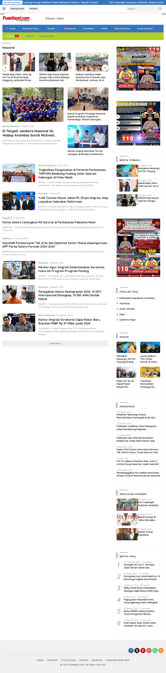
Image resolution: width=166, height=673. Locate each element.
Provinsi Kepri (47, 36)
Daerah (51, 28)
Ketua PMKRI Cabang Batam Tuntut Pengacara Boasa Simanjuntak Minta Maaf (139, 613)
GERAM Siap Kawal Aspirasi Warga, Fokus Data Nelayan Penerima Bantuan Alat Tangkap (54, 77)
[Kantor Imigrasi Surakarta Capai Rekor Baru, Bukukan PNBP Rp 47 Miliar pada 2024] (18, 324)
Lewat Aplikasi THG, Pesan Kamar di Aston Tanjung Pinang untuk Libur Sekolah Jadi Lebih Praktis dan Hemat (149, 359)
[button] (160, 8)
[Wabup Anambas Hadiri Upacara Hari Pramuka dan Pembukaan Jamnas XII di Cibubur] (92, 62)
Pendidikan (88, 28)
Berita (5, 126)
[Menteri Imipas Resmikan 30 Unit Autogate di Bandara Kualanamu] (88, 136)
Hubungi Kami (17, 8)
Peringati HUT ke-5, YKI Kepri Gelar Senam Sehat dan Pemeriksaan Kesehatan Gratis (140, 566)
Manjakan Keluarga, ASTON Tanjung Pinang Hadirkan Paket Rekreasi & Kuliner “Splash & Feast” (149, 170)
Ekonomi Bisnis (122, 28)
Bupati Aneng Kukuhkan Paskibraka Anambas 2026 (146, 533)
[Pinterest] (143, 651)
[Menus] (4, 8)
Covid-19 (10, 36)
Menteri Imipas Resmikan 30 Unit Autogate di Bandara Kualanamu (85, 152)
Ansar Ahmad (126, 308)
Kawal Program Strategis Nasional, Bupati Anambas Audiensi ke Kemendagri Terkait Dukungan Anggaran (87, 116)
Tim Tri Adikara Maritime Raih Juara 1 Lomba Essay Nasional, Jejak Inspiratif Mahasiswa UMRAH (138, 463)
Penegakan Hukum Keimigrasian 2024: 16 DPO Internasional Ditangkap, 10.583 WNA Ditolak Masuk (69, 295)
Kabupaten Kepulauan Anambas (137, 298)
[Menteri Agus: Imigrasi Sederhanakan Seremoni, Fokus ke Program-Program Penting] (18, 270)
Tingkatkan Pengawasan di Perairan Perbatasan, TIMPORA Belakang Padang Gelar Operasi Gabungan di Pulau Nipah (72, 173)
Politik (104, 28)
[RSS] (161, 651)
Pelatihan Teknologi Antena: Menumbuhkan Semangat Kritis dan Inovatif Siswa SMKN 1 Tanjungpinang (137, 416)
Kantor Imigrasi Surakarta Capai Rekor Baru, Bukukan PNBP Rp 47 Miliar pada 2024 (69, 321)
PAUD (28, 36)
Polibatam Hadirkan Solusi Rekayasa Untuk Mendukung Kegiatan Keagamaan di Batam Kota (136, 428)
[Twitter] (137, 651)
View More (55, 343)
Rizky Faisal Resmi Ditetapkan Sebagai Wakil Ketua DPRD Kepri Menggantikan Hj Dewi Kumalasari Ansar (141, 589)
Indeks (40, 660)
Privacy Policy (68, 660)
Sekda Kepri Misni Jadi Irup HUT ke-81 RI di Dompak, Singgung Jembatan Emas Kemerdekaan (17, 77)
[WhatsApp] (155, 651)
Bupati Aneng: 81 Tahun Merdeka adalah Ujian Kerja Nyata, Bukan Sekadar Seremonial (149, 518)
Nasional (14, 126)
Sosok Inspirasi (145, 28)
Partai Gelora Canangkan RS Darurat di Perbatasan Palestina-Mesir (49, 222)
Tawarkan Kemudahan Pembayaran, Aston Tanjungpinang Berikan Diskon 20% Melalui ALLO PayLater (149, 383)
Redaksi (33, 8)
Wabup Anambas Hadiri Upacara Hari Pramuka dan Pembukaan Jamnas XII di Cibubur (90, 77)
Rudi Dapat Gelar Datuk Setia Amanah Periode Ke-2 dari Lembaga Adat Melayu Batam (140, 624)
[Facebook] (131, 651)
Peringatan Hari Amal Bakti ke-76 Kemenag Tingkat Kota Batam (142, 578)
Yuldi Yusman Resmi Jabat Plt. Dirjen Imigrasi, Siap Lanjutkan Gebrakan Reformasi (73, 199)
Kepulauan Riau (30, 28)
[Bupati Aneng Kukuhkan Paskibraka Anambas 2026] (127, 534)
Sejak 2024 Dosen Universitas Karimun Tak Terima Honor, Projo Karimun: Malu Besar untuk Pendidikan (138, 451)
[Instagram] (149, 651)
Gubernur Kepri (127, 319)
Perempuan (70, 28)
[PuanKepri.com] (16, 18)
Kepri (122, 314)
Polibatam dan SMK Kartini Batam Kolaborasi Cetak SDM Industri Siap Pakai (136, 439)
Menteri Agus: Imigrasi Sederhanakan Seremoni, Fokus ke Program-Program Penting (71, 269)
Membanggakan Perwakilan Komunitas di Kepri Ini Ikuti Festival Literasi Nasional (138, 474)
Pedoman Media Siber (118, 660)
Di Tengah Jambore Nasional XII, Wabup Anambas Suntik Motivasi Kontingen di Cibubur (28, 135)
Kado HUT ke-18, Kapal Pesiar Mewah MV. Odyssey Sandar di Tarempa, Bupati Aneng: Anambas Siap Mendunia (126, 383)
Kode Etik (52, 660)
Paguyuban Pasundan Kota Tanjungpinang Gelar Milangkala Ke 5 (141, 601)
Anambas (124, 303)
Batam (41, 165)
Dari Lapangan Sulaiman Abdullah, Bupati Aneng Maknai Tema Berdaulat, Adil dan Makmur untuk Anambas (148, 504)
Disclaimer (97, 660)
